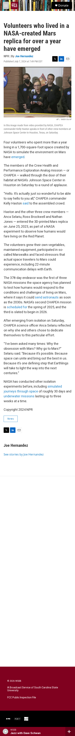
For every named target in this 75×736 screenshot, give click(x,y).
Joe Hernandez (24, 56)
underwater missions (19, 396)
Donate (63, 5)
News (10, 418)
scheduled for (17, 307)
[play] (5, 731)
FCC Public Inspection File (21, 697)
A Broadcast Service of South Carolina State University (32, 689)
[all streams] (70, 731)
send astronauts (47, 297)
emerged (17, 157)
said (26, 203)
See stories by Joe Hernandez (24, 454)
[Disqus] (37, 525)
